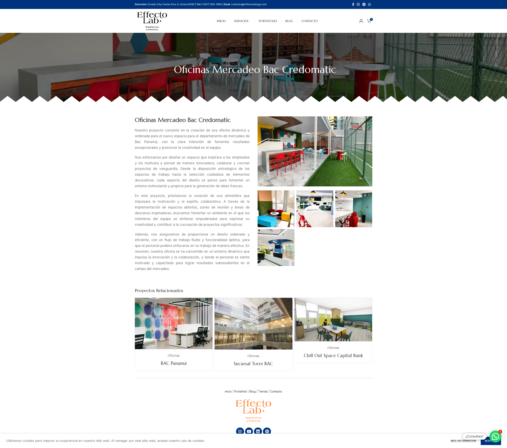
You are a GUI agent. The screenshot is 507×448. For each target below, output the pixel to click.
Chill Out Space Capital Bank (333, 355)
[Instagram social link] (358, 4)
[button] (495, 436)
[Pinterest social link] (364, 4)
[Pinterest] (267, 431)
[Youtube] (249, 431)
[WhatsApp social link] (369, 4)
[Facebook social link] (353, 4)
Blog (253, 391)
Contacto (276, 391)
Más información (464, 440)
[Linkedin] (258, 431)
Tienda (263, 391)
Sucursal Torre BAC (253, 363)
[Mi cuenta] (361, 21)
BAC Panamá (174, 363)
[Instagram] (240, 431)
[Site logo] (152, 20)
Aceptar (491, 440)
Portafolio (240, 391)
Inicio (228, 391)
